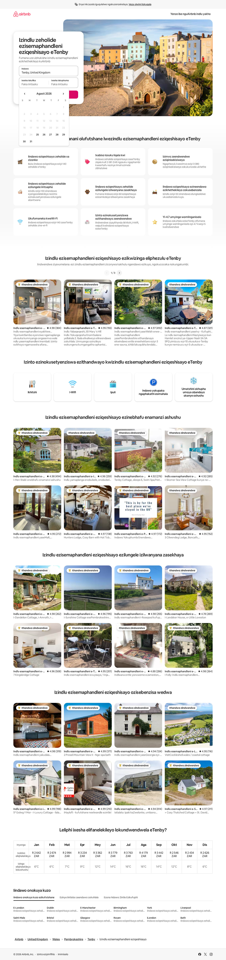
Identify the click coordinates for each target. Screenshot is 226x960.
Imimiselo (63, 954)
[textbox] (34, 84)
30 (24, 141)
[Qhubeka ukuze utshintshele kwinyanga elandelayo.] (63, 94)
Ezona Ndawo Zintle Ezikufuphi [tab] (121, 897)
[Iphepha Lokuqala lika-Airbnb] (21, 14)
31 (31, 141)
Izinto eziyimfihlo (46, 954)
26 (44, 134)
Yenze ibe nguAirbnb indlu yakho (190, 14)
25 (37, 134)
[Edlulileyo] (107, 273)
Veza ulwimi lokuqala (140, 4)
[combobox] (48, 72)
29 (63, 134)
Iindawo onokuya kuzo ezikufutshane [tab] (33, 897)
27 (50, 134)
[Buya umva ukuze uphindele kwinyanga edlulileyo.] (25, 94)
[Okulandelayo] (119, 273)
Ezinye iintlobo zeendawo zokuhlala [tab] (79, 897)
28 (57, 134)
